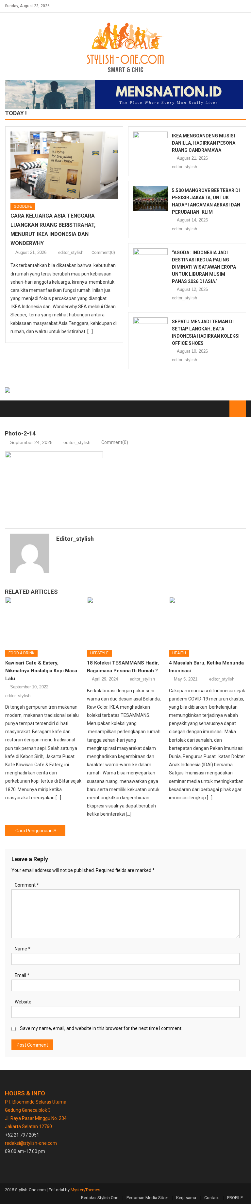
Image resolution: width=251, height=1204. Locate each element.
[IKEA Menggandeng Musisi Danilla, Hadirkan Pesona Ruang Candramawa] (150, 144)
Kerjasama (186, 1197)
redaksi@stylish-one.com (31, 1143)
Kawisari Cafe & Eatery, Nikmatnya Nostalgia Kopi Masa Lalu (41, 671)
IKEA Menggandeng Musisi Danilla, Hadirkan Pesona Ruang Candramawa (203, 143)
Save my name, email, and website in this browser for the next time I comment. (101, 1028)
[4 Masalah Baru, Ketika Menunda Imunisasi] (207, 621)
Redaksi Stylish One (99, 1197)
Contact (211, 1197)
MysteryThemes (85, 1189)
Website (23, 1001)
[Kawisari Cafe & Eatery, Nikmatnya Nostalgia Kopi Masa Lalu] (43, 621)
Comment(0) (103, 252)
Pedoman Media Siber (147, 1197)
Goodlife (23, 206)
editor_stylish (70, 252)
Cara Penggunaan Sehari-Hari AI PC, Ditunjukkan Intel (40, 830)
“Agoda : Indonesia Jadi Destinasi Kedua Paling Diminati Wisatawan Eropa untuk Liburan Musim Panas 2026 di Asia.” (204, 267)
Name (22, 948)
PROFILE (235, 1197)
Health (179, 653)
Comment (27, 885)
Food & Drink (21, 653)
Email (22, 975)
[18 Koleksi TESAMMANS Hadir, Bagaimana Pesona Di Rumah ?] (125, 621)
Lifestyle (99, 653)
